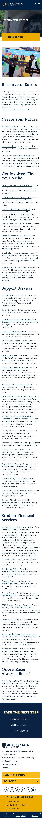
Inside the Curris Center (17, 805)
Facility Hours (13, 808)
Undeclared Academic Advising (16, 156)
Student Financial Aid (11, 527)
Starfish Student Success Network (17, 491)
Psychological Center (11, 464)
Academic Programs (11, 127)
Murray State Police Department (17, 431)
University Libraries (10, 620)
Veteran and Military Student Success (19, 634)
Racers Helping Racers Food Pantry (18, 479)
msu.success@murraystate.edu (16, 110)
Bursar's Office (8, 560)
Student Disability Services (14, 500)
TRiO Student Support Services (16, 605)
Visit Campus (18, 725)
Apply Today (18, 731)
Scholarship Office (10, 569)
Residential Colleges (11, 268)
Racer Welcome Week (12, 236)
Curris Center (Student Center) (16, 209)
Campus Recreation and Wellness (17, 185)
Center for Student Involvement (16, 197)
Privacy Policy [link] (21, 816)
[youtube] (33, 790)
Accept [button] (35, 816)
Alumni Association (10, 681)
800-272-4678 (8, 754)
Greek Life (6, 253)
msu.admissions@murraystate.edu (17, 751)
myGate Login (8, 761)
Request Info (18, 719)
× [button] (40, 813)
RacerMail (6, 768)
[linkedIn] (28, 790)
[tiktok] (23, 790)
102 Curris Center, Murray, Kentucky (18, 758)
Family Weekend (9, 224)
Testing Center (8, 593)
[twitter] (17, 790)
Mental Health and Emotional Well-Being (20, 397)
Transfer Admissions (11, 581)
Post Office (7, 443)
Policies (9, 781)
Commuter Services (11, 331)
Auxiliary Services (9, 295)
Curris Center (13, 802)
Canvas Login (8, 764)
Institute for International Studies (17, 385)
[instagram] (7, 790)
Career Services (9, 146)
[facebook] (12, 790)
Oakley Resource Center (13, 450)
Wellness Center (9, 649)
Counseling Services (11, 341)
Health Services (9, 355)
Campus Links (14, 775)
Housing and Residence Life (14, 367)
